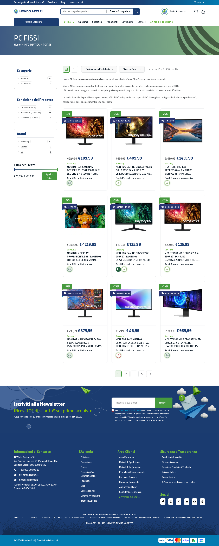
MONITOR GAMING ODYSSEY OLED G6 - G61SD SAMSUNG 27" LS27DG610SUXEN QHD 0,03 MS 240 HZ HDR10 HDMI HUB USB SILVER (134, 170)
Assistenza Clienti (128, 487)
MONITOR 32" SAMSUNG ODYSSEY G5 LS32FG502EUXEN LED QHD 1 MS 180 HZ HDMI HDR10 (83, 170)
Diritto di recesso (170, 462)
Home (17, 44)
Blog (63, 2)
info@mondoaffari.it (28, 474)
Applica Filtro (49, 176)
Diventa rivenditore (90, 495)
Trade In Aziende (89, 500)
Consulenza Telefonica (130, 492)
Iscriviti (163, 402)
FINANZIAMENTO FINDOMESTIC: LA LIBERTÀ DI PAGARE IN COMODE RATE (109, 515)
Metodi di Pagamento (129, 467)
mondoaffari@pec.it (28, 479)
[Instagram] (170, 501)
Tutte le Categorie (33, 21)
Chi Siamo (83, 21)
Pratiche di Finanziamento (132, 472)
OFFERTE (69, 21)
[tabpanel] (134, 237)
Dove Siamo (127, 21)
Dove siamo (86, 462)
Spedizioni (97, 21)
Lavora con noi (76, 2)
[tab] (66, 69)
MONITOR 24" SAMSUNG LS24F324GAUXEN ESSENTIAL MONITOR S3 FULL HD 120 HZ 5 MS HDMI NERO (132, 343)
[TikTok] (202, 501)
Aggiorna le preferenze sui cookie (178, 482)
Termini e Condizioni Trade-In (176, 467)
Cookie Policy (168, 477)
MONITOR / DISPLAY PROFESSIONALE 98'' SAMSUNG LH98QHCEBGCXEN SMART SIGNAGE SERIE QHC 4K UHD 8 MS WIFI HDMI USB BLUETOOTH (84, 256)
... (134, 374)
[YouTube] (194, 501)
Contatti (142, 21)
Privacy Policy (169, 472)
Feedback (52, 2)
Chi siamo (85, 457)
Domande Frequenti (129, 482)
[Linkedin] (186, 501)
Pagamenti (112, 21)
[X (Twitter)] (178, 501)
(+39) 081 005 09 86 (29, 469)
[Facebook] (162, 501)
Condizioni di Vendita (172, 457)
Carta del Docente (128, 477)
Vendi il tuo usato (163, 21)
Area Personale (126, 457)
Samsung (71, 163)
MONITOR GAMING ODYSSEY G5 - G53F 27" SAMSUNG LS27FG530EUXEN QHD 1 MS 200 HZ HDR (133, 256)
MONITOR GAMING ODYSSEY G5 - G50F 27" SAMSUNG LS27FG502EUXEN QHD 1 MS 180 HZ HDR (182, 256)
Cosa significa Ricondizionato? (29, 2)
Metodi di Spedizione (129, 462)
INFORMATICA (32, 44)
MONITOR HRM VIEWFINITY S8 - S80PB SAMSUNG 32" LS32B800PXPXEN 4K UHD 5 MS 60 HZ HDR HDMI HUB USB (84, 343)
